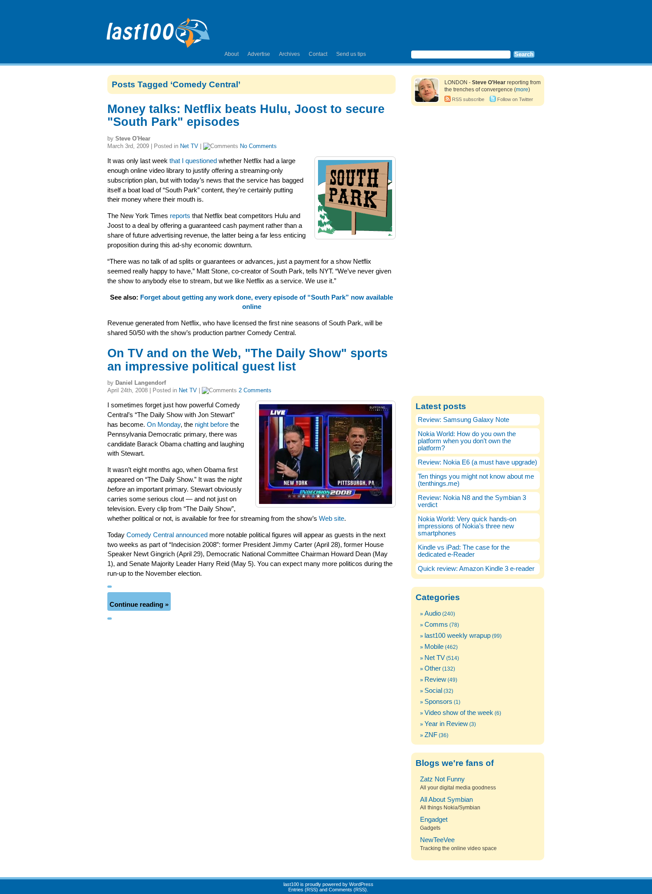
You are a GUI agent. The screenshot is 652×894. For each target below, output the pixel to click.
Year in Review (446, 723)
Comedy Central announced (167, 535)
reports (180, 215)
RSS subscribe (468, 99)
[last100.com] (158, 29)
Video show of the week (458, 712)
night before (211, 424)
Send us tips (351, 54)
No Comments (258, 146)
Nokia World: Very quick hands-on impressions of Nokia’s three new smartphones (467, 526)
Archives (289, 54)
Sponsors (438, 701)
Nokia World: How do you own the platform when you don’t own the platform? (467, 441)
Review (435, 679)
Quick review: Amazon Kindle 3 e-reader (476, 568)
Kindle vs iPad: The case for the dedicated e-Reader (464, 551)
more (522, 89)
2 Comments (255, 390)
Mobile (434, 646)
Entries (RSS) (303, 889)
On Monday (164, 424)
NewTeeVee (437, 839)
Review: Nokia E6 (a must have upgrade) (477, 462)
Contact (318, 54)
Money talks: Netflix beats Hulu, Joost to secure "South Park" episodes (246, 115)
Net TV (189, 146)
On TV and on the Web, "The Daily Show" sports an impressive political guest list (247, 360)
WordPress (361, 884)
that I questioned (193, 160)
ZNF (430, 734)
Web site (331, 518)
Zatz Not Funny (442, 779)
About (231, 54)
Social (433, 690)
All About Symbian (446, 799)
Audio (432, 613)
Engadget (434, 819)
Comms (436, 624)
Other (432, 668)
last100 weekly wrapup (457, 635)
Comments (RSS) (348, 889)
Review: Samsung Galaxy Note (463, 419)
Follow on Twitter (515, 99)
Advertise (258, 54)
